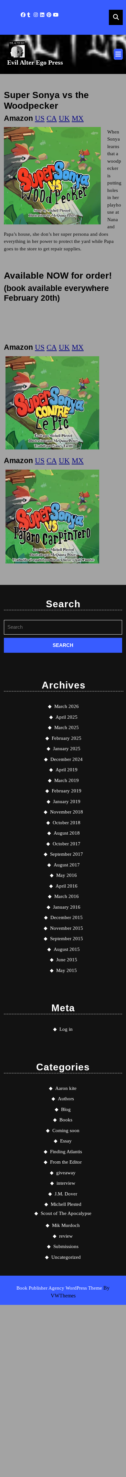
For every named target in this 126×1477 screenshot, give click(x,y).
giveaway (66, 1172)
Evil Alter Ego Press (35, 62)
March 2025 (66, 727)
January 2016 (66, 907)
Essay (66, 1140)
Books (65, 1119)
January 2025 (66, 748)
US (40, 118)
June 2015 (66, 959)
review (66, 1236)
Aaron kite (66, 1088)
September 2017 (66, 854)
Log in (66, 1029)
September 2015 (66, 938)
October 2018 (66, 822)
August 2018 (67, 833)
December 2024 (66, 759)
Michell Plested (66, 1204)
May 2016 (66, 875)
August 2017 (67, 864)
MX (78, 118)
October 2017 (66, 843)
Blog (66, 1109)
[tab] (118, 54)
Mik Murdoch (66, 1225)
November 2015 (66, 928)
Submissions (66, 1246)
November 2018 (66, 811)
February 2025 (66, 738)
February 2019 (66, 790)
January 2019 (66, 801)
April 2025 (67, 717)
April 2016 (67, 886)
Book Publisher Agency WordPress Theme (59, 1288)
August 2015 (67, 949)
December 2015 (66, 917)
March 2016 (66, 896)
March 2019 (66, 780)
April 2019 (67, 769)
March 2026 (66, 706)
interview (66, 1183)
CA (52, 118)
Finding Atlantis (66, 1151)
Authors (66, 1098)
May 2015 (66, 970)
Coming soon (65, 1130)
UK (64, 118)
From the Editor (66, 1162)
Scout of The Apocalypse (66, 1213)
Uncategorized (66, 1257)
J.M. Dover (66, 1193)
